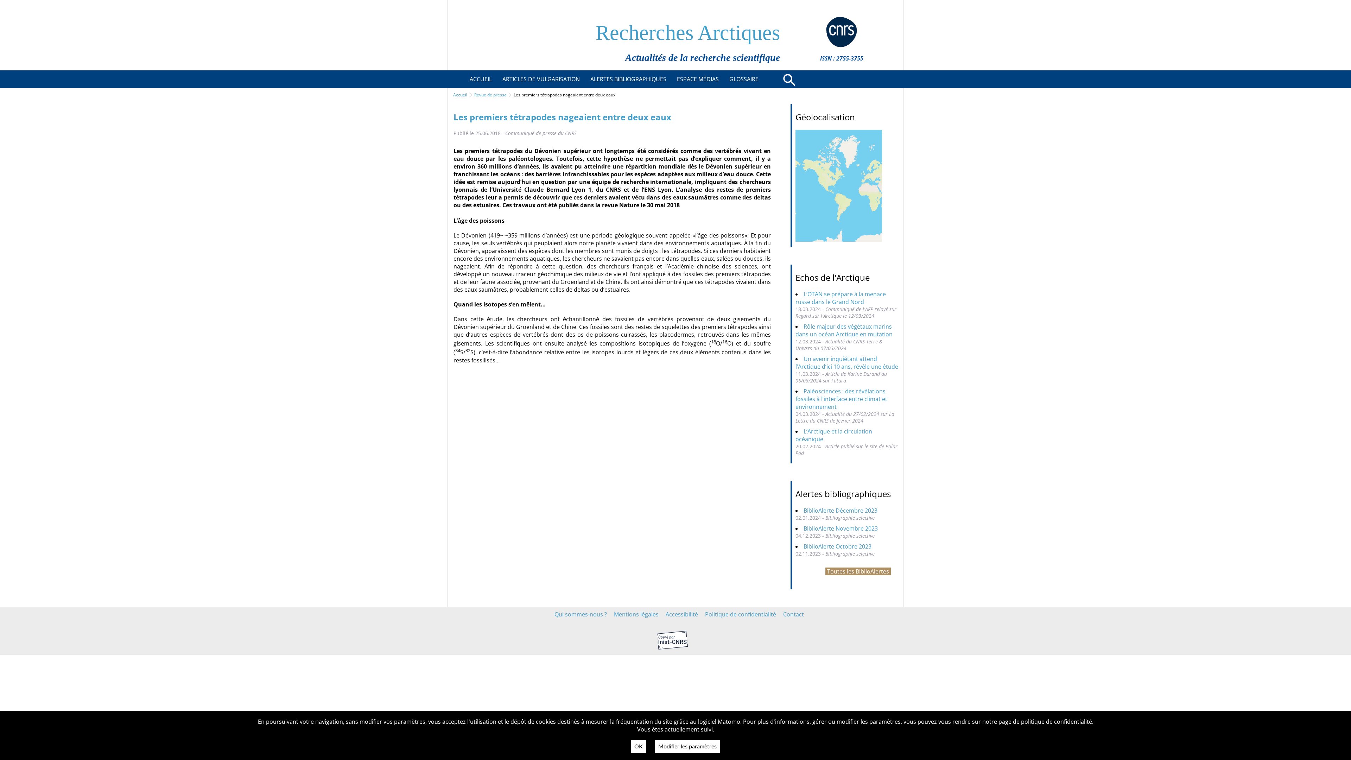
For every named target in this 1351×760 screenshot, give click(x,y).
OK (638, 746)
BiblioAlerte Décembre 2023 (840, 510)
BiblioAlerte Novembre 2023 (841, 528)
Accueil (460, 95)
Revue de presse (490, 95)
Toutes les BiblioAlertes (858, 571)
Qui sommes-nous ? (580, 614)
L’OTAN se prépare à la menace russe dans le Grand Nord (840, 298)
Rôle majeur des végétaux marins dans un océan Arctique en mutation (844, 330)
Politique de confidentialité (740, 614)
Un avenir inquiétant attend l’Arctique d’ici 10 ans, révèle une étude (846, 362)
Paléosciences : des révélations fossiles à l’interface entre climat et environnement (841, 399)
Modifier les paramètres (687, 746)
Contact (793, 614)
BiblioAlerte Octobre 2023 (837, 546)
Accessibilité (682, 614)
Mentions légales (636, 614)
